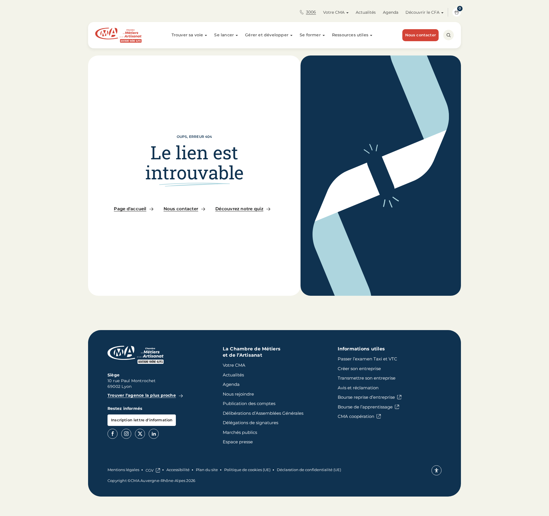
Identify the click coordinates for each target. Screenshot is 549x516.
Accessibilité (178, 469)
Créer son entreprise (359, 368)
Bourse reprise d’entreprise (366, 397)
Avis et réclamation (358, 387)
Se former (310, 34)
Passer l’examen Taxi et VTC (367, 359)
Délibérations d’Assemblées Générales (263, 413)
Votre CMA (334, 12)
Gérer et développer (267, 34)
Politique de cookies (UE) (247, 469)
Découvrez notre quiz (239, 208)
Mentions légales (123, 469)
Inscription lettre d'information (141, 420)
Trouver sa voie (187, 34)
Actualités (366, 12)
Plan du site (207, 469)
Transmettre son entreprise (366, 378)
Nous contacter (420, 35)
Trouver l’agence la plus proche (142, 395)
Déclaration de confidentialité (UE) (309, 469)
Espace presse (238, 441)
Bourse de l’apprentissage (365, 407)
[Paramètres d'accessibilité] (436, 470)
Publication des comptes (249, 403)
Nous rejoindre (238, 394)
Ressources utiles (350, 34)
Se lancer (224, 34)
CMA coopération (356, 416)
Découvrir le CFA (422, 12)
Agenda (390, 12)
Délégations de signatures (250, 422)
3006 (311, 12)
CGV (150, 470)
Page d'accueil (130, 208)
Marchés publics (240, 432)
